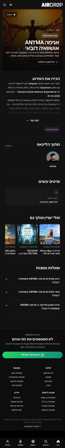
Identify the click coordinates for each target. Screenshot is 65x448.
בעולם (33, 445)
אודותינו (16, 397)
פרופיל (7, 445)
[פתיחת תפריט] (10, 4)
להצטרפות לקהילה (30, 354)
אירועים (46, 445)
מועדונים (48, 381)
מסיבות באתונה (48, 410)
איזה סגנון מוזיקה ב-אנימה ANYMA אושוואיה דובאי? (32, 306)
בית (58, 445)
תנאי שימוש (17, 410)
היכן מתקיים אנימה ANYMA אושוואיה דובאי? (32, 280)
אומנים (48, 377)
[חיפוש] (4, 4)
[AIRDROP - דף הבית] (52, 5)
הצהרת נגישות (17, 401)
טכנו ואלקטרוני (52, 129)
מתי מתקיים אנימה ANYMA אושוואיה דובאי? (32, 293)
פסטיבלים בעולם (48, 397)
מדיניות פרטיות (16, 406)
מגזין (48, 385)
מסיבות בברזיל (48, 401)
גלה (57, 30)
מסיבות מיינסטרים (17, 377)
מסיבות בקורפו (48, 406)
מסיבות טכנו (16, 373)
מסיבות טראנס (16, 381)
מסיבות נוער (16, 385)
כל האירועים (48, 373)
